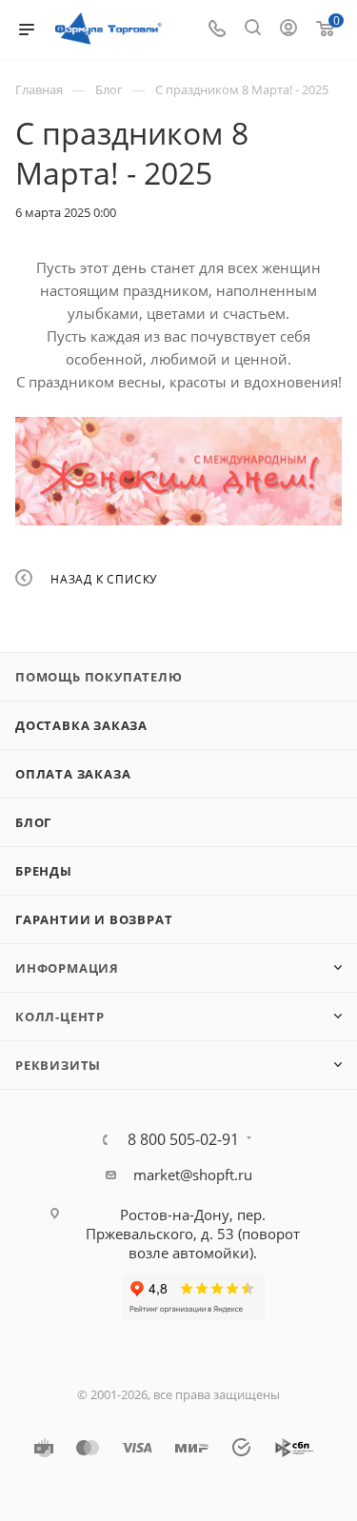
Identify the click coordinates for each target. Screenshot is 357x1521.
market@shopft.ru (192, 1174)
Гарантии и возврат (93, 919)
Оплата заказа (72, 773)
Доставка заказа (81, 725)
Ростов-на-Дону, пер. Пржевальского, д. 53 (176, 1224)
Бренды (43, 870)
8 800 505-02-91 (183, 1139)
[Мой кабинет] (288, 29)
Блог (33, 822)
